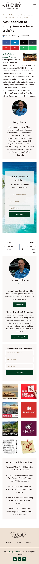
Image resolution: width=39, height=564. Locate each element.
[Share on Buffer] (32, 42)
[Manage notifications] (33, 558)
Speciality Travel (22, 17)
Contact (19, 542)
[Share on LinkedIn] (15, 42)
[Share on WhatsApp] (32, 48)
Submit (19, 214)
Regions (30, 15)
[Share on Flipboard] (6, 48)
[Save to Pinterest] (15, 48)
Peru (23, 15)
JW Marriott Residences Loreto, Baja (29, 247)
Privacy (29, 542)
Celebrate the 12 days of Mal (9, 246)
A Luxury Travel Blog (14, 551)
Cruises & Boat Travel (11, 15)
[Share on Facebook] (6, 42)
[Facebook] (15, 559)
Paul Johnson (12, 36)
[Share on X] (24, 42)
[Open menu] (34, 5)
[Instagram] (24, 559)
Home (8, 542)
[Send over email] (24, 48)
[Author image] (3, 36)
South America (8, 17)
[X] (19, 559)
